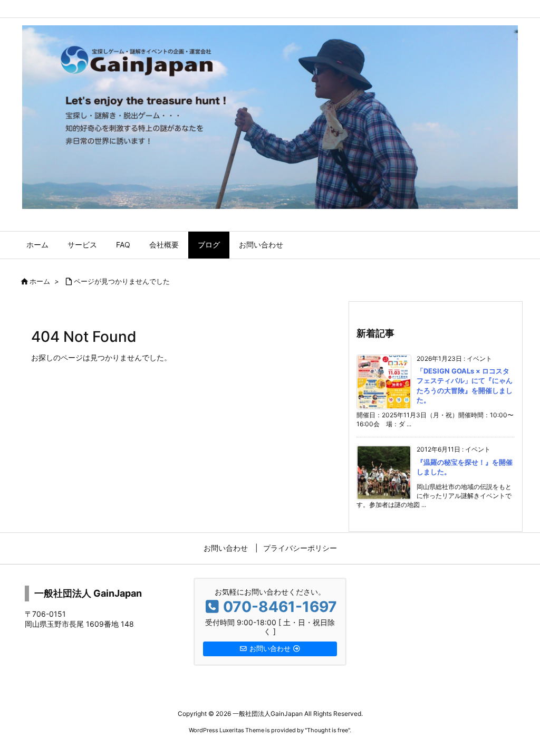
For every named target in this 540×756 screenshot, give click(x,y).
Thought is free (327, 730)
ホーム (40, 281)
